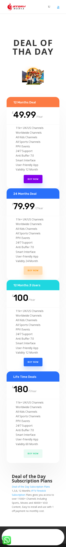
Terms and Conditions (41, 534)
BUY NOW (33, 179)
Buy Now (33, 270)
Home (16, 531)
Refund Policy (41, 531)
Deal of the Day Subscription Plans (31, 486)
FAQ (26, 531)
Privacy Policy (16, 534)
